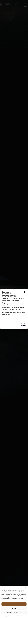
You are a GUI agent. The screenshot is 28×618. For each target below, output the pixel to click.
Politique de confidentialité (18, 616)
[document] (14, 309)
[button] (26, 587)
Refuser (14, 608)
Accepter (14, 604)
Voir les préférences (14, 612)
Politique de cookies (8, 616)
